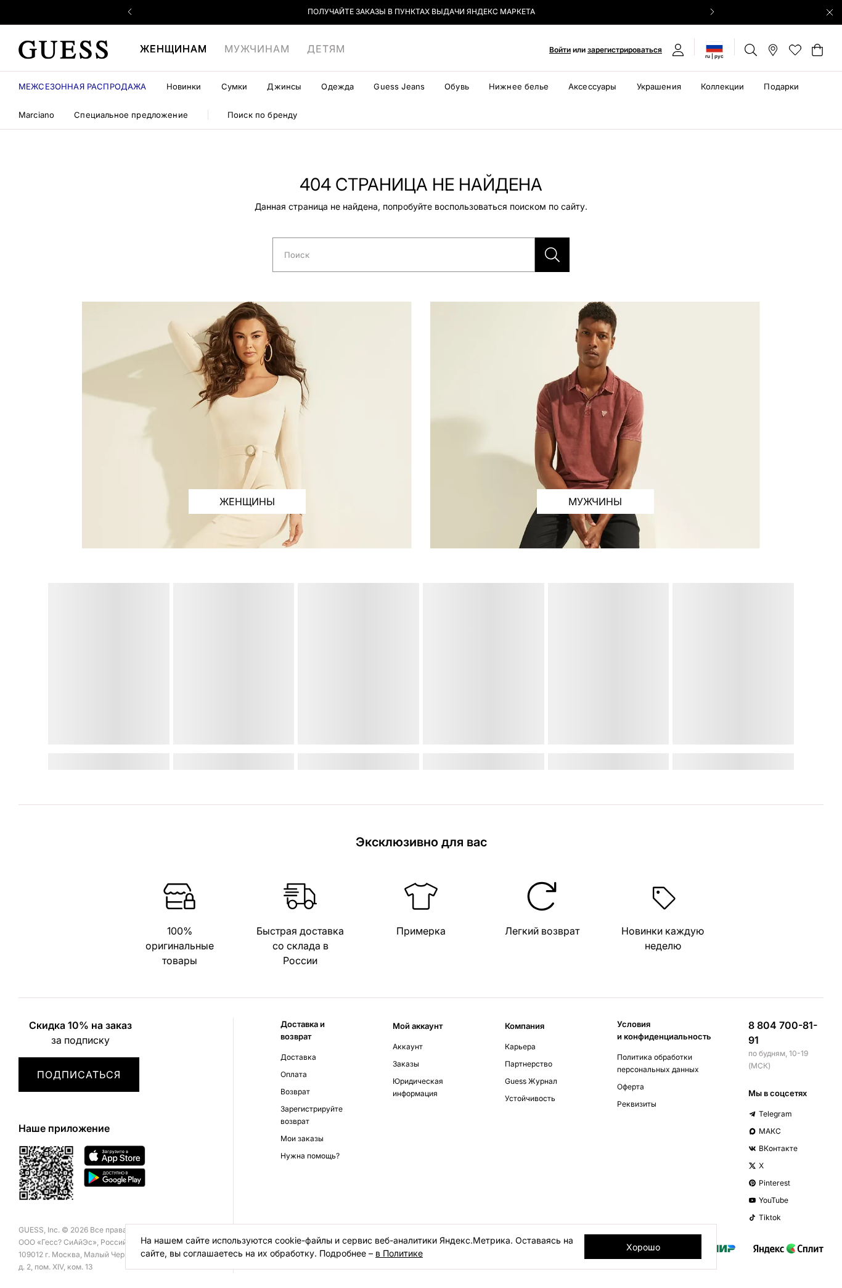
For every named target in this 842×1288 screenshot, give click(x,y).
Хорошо (643, 1247)
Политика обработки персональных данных (658, 1063)
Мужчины (595, 501)
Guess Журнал (531, 1081)
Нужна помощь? (310, 1155)
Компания (524, 1026)
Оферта (630, 1086)
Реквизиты (636, 1103)
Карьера (520, 1046)
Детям (326, 49)
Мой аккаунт (418, 1026)
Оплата (293, 1074)
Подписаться (79, 1074)
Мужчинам (257, 49)
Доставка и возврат (302, 1030)
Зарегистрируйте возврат (311, 1115)
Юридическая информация (418, 1087)
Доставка (298, 1057)
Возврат (295, 1091)
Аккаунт (408, 1046)
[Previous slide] (130, 12)
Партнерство (528, 1063)
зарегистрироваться (624, 49)
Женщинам (173, 49)
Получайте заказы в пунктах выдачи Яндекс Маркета (421, 11)
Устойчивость (530, 1098)
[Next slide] (712, 12)
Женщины (247, 501)
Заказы (406, 1063)
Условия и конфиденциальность (664, 1030)
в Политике (399, 1253)
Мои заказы (302, 1138)
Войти (560, 49)
